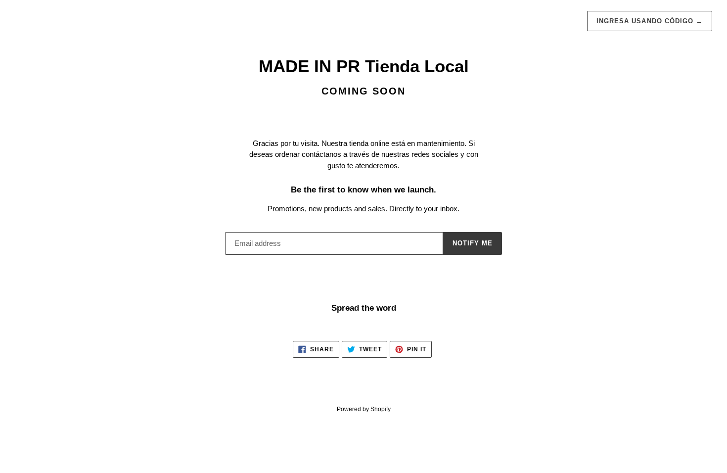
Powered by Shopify (364, 409)
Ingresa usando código (649, 21)
